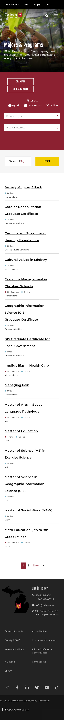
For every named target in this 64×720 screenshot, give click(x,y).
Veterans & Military (14, 649)
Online (54, 105)
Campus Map (39, 661)
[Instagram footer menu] (7, 688)
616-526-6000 (43, 595)
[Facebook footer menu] (17, 688)
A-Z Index (10, 661)
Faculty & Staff (12, 640)
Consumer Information (44, 640)
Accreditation (39, 631)
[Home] (15, 12)
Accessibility (43, 700)
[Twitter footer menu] (36, 688)
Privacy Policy (30, 700)
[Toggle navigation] (55, 15)
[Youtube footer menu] (46, 688)
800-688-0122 (46, 599)
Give (48, 4)
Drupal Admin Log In (17, 709)
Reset (47, 161)
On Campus (35, 105)
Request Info (12, 4)
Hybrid (16, 105)
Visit (26, 4)
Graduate (20, 81)
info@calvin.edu (45, 605)
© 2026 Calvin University (11, 700)
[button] (47, 15)
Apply (37, 4)
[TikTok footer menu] (56, 688)
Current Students (14, 631)
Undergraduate (20, 89)
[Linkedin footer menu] (27, 688)
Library (8, 670)
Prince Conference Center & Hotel (42, 651)
